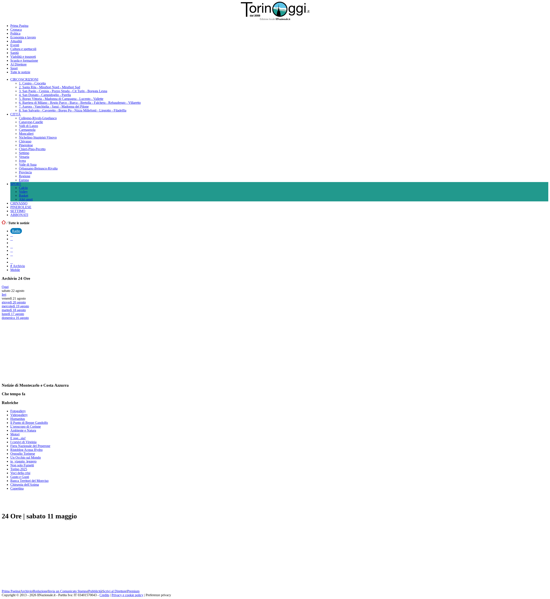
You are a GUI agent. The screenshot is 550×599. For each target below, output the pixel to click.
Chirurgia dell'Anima (24, 484)
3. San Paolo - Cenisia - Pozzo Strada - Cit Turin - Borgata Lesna (63, 91)
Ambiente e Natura (23, 430)
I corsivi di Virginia (23, 442)
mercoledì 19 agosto (15, 306)
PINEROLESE (20, 207)
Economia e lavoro (23, 37)
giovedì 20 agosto (14, 302)
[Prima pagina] (4, 223)
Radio (16, 231)
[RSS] (11, 254)
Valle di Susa (28, 164)
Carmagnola (27, 130)
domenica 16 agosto (15, 318)
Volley (23, 191)
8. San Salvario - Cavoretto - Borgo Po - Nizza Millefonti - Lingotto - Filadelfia (72, 110)
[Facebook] (11, 235)
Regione (24, 176)
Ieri (4, 294)
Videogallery (19, 415)
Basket (23, 195)
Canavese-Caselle (31, 122)
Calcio (23, 188)
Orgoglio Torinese (22, 453)
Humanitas (17, 419)
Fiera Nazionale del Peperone (30, 446)
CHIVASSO (19, 203)
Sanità (14, 53)
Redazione (40, 591)
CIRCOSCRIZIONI (24, 79)
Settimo (24, 153)
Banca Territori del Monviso (29, 481)
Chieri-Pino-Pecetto (32, 149)
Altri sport (26, 199)
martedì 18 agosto (14, 310)
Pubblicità (95, 591)
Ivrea (22, 160)
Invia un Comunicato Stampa (68, 591)
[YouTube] (11, 246)
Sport (14, 68)
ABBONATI (19, 215)
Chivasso (25, 141)
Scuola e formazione (24, 60)
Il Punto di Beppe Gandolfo (29, 422)
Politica (15, 33)
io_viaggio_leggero (23, 461)
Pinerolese (26, 145)
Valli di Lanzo (28, 126)
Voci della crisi (20, 473)
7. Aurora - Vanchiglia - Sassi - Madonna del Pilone (54, 106)
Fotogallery (18, 411)
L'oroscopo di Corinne (25, 426)
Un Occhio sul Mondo (25, 457)
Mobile (15, 270)
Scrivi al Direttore (114, 591)
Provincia (25, 172)
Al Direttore (18, 64)
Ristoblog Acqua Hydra (26, 450)
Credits (104, 595)
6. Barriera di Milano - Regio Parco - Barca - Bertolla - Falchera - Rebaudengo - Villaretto (80, 102)
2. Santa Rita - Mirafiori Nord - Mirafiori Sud (49, 87)
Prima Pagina (19, 26)
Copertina (17, 488)
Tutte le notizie (20, 72)
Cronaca (16, 29)
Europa (24, 180)
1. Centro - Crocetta (32, 83)
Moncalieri (26, 133)
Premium (133, 591)
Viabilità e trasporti (23, 56)
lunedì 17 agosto (13, 314)
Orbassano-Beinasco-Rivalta (38, 168)
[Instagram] (11, 239)
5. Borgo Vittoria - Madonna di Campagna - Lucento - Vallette (61, 99)
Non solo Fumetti (22, 465)
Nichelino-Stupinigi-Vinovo (38, 137)
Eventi (14, 45)
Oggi (5, 287)
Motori (15, 434)
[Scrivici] (11, 262)
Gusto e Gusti (19, 477)
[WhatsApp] (11, 250)
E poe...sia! (18, 438)
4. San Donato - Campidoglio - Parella (45, 95)
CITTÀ (15, 114)
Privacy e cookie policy (127, 595)
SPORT (15, 184)
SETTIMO (17, 211)
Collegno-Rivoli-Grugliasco (38, 118)
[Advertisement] (34, 351)
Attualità (16, 41)
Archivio (18, 266)
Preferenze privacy (158, 595)
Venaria (24, 157)
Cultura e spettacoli (23, 49)
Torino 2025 (18, 469)
